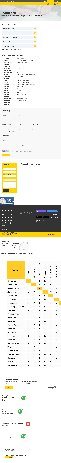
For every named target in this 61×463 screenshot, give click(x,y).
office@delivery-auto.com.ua (8, 234)
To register (50, 1)
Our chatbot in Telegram (53, 211)
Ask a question (24, 188)
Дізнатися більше (9, 457)
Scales (21, 129)
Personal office (5, 229)
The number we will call (7, 174)
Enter (45, 1)
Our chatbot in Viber (41, 211)
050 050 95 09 (7, 220)
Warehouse (22, 124)
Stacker (34, 129)
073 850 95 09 (7, 217)
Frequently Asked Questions (7, 227)
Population (3, 120)
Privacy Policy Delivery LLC (6, 235)
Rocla (10, 129)
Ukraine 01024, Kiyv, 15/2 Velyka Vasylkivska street (9, 233)
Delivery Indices (29, 212)
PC (20, 126)
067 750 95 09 (7, 223)
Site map (21, 217)
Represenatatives (25, 3)
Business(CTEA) (35, 124)
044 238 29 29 (7, 214)
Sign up (9, 387)
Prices (20, 214)
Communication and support (34, 3)
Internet (34, 126)
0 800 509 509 (7, 210)
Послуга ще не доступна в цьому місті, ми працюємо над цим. (15, 452)
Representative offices (23, 212)
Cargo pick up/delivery (23, 216)
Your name (4, 167)
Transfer (21, 213)
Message (4, 181)
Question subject (5, 177)
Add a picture (24, 145)
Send (6, 155)
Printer (10, 126)
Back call (43, 3)
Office (10, 124)
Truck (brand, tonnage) (12, 131)
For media (28, 213)
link (20, 49)
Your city (4, 170)
